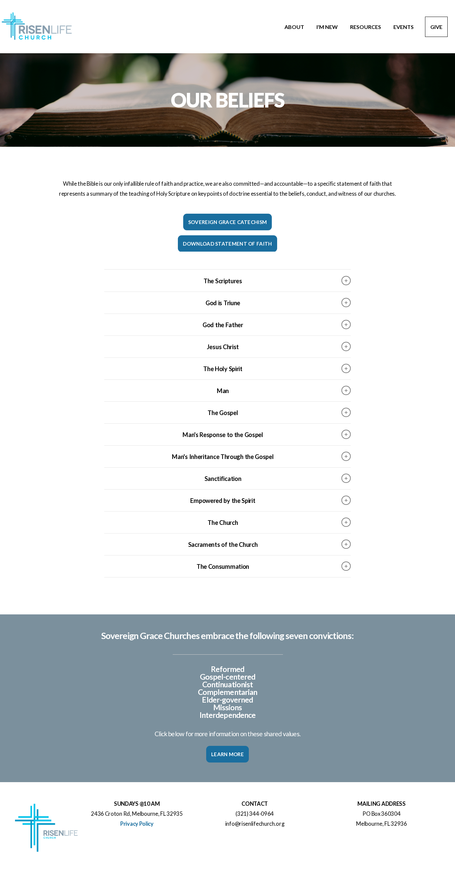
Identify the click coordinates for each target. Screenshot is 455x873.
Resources (366, 27)
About (294, 27)
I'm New (327, 27)
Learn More (227, 754)
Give (436, 27)
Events (403, 27)
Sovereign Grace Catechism (227, 222)
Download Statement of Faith (227, 244)
